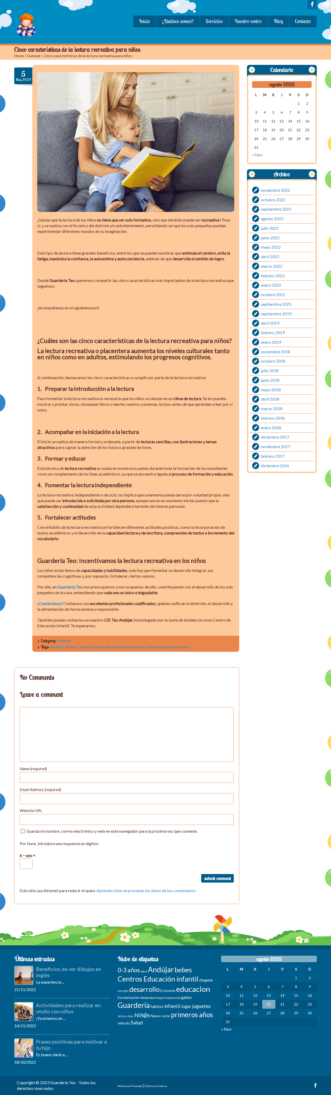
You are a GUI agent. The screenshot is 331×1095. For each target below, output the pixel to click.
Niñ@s (142, 1015)
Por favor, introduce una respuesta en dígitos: (59, 843)
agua (144, 971)
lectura (122, 1016)
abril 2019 (270, 322)
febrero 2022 (273, 275)
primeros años (177, 646)
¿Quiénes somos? (178, 21)
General (33, 55)
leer (131, 1016)
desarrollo (144, 989)
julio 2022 (270, 228)
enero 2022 (271, 284)
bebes (71, 646)
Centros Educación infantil (101, 646)
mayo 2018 (271, 389)
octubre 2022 (273, 199)
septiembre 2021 (276, 304)
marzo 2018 (271, 408)
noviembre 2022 (275, 190)
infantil (172, 1006)
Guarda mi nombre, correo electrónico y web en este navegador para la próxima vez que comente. (112, 831)
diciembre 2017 (275, 436)
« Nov (257, 154)
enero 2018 (271, 427)
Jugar (186, 1006)
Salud (137, 1022)
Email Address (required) (40, 789)
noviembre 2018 (275, 351)
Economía (167, 991)
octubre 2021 (273, 294)
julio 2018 (270, 370)
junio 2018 (270, 380)
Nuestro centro (248, 21)
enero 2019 (271, 342)
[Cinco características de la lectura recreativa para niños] (135, 142)
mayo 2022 (271, 246)
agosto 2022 (272, 218)
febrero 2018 (273, 418)
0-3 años (129, 970)
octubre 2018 (273, 360)
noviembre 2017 (275, 446)
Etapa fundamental (168, 997)
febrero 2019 (273, 332)
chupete (206, 980)
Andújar (57, 646)
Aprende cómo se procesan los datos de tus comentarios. (146, 890)
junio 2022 (270, 237)
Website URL (31, 810)
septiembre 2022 (276, 208)
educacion (135, 646)
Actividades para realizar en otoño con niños (68, 1008)
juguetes (201, 1006)
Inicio (144, 21)
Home (19, 55)
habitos (157, 1006)
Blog (278, 21)
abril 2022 (270, 256)
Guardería (155, 646)
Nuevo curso (160, 1016)
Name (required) (33, 768)
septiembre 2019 (276, 313)
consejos (123, 990)
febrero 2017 (273, 456)
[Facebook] (312, 4)
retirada (124, 1023)
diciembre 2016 (275, 465)
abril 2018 (270, 398)
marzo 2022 (271, 266)
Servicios (214, 21)
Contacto (303, 21)
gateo (186, 997)
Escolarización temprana (136, 998)
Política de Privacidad (130, 1086)
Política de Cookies (156, 1086)
